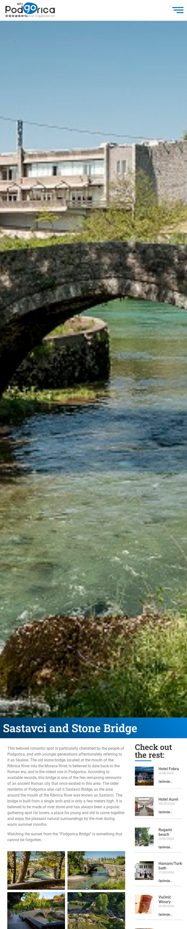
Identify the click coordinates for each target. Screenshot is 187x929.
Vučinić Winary (165, 899)
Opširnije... (165, 781)
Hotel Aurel (168, 799)
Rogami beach (165, 832)
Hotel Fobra (169, 769)
